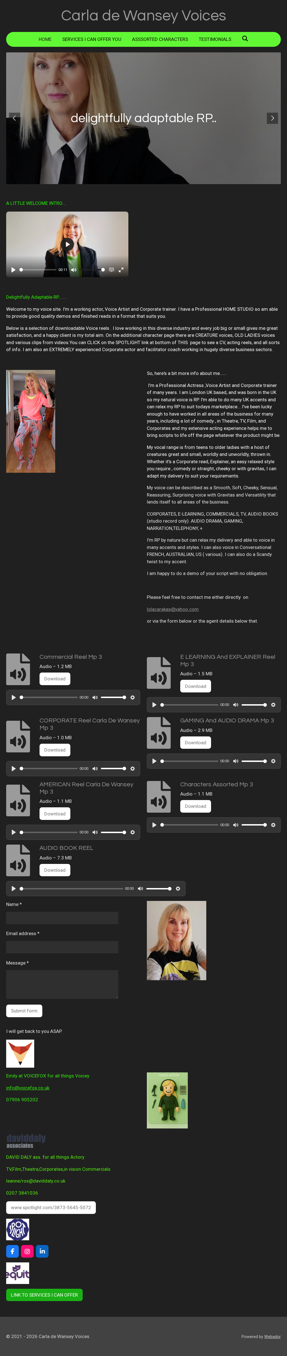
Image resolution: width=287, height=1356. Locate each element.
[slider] (37, 269)
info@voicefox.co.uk (27, 1088)
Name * (14, 904)
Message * (17, 963)
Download (55, 679)
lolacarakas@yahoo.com (173, 609)
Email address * (23, 933)
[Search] (245, 38)
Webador (272, 1336)
